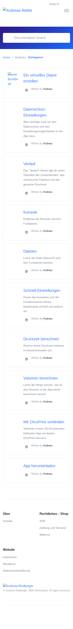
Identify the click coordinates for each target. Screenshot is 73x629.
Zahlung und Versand (53, 527)
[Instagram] (14, 615)
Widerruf (45, 534)
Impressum (10, 557)
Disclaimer (9, 563)
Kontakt (7, 520)
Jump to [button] (54, 3)
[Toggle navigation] (66, 10)
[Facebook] (6, 615)
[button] (67, 4)
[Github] (23, 615)
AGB (42, 520)
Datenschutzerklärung (16, 570)
